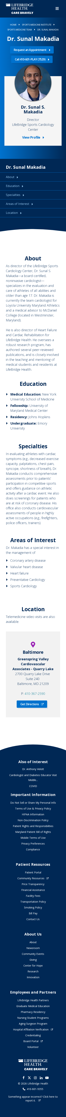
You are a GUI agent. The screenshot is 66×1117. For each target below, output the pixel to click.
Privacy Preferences (33, 843)
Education (13, 186)
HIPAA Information (33, 814)
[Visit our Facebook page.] (23, 1077)
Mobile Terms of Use (33, 837)
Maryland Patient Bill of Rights (33, 832)
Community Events (33, 954)
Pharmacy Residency (33, 1012)
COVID (33, 786)
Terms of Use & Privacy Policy (33, 808)
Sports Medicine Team (19, 29)
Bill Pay (33, 913)
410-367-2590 (35, 693)
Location (12, 213)
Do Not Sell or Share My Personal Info (33, 802)
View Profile (33, 137)
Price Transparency (33, 884)
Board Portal (30, 1041)
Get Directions (29, 704)
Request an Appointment (30, 50)
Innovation (33, 977)
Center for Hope (33, 965)
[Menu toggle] (57, 8)
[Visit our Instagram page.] (35, 1077)
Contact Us (33, 919)
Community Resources (30, 878)
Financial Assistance (33, 890)
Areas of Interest (18, 204)
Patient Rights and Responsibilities (33, 826)
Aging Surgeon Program (33, 1023)
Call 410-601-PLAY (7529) (30, 59)
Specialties (13, 195)
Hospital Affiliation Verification (31, 1029)
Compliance (33, 849)
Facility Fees (33, 896)
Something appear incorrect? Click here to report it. (33, 1098)
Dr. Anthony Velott (33, 769)
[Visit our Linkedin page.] (41, 1077)
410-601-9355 (35, 1089)
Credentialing (33, 1035)
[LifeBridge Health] (33, 1064)
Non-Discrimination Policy (33, 820)
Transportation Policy (33, 901)
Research (32, 971)
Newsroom (33, 948)
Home (13, 24)
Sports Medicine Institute (36, 24)
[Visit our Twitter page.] (29, 1077)
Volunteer (33, 1047)
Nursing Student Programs (33, 1017)
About (10, 177)
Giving (33, 959)
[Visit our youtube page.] (47, 1077)
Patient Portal (33, 872)
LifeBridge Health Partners (33, 1000)
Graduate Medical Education (33, 1006)
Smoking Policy (33, 907)
